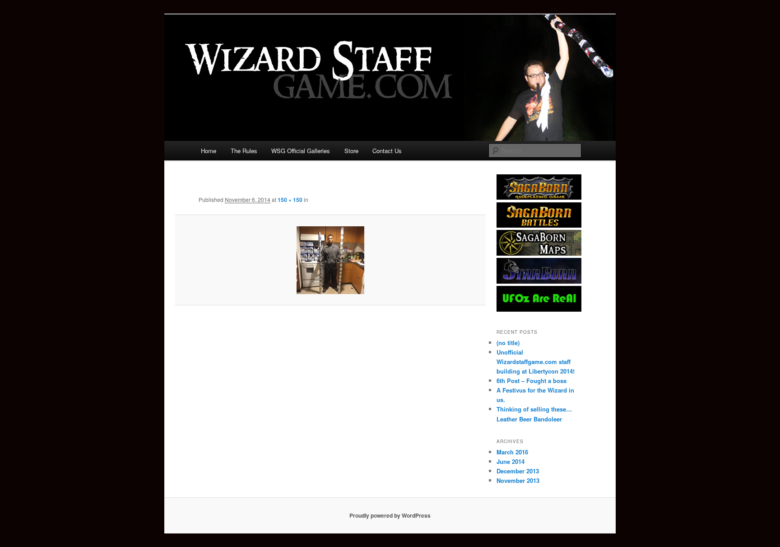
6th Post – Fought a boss (531, 380)
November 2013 (518, 480)
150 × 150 (290, 200)
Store (351, 150)
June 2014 (511, 461)
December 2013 (518, 471)
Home (208, 150)
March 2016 (512, 452)
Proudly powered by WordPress (390, 515)
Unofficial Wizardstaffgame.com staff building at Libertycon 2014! (536, 361)
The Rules (244, 150)
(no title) (508, 342)
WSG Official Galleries (300, 150)
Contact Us (387, 150)
